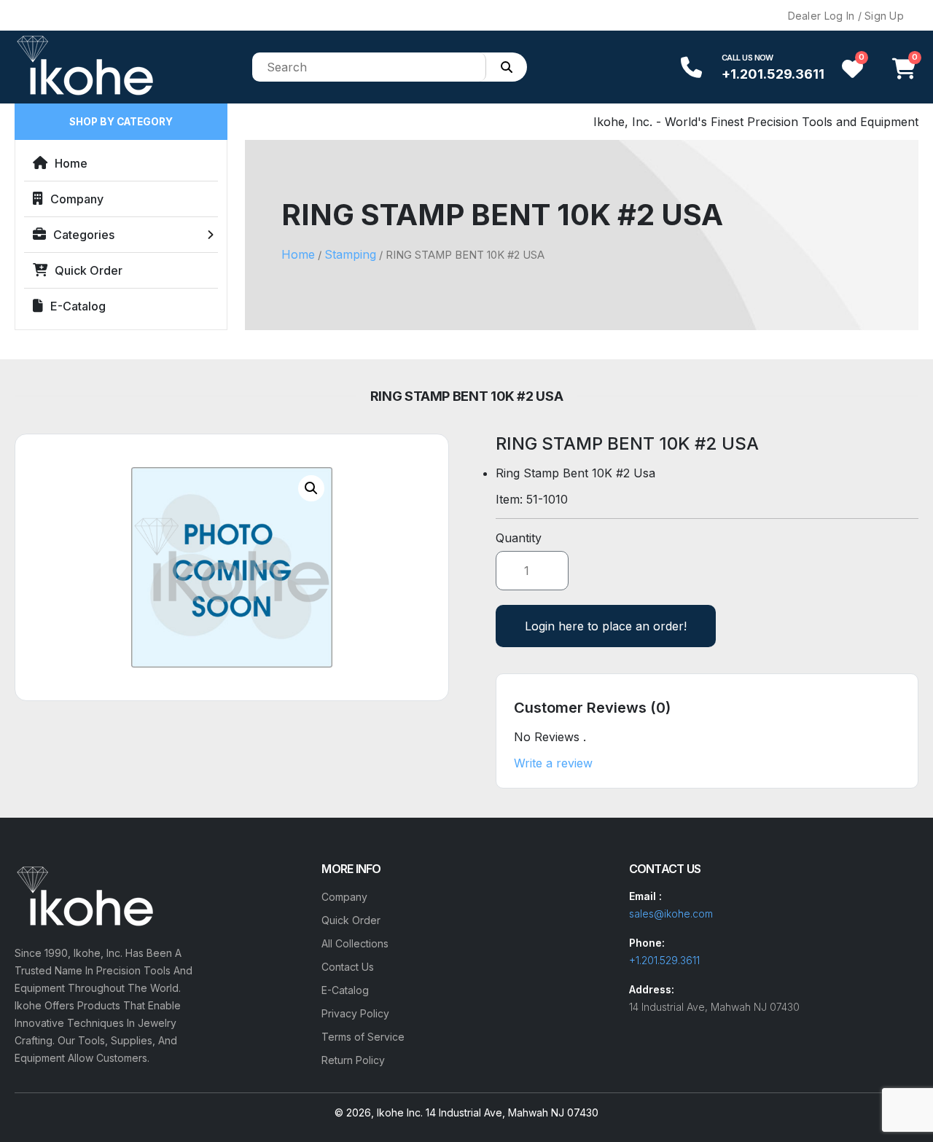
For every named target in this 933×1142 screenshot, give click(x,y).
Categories (83, 234)
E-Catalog (78, 306)
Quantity (519, 538)
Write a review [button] (553, 763)
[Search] (506, 67)
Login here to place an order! (606, 626)
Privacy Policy (355, 1013)
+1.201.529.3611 (773, 74)
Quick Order (88, 270)
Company (77, 199)
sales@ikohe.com (671, 913)
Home (71, 163)
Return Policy (353, 1060)
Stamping (350, 254)
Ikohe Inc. (400, 1112)
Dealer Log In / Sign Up (846, 15)
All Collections (355, 943)
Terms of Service (363, 1036)
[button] (311, 488)
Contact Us (347, 967)
